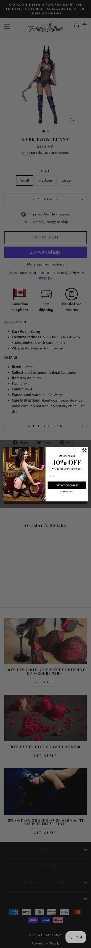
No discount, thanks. (67, 491)
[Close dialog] (84, 450)
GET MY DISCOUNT (67, 485)
